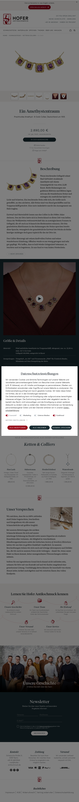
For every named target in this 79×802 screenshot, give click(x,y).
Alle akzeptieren (17, 428)
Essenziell (12, 415)
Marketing (27, 415)
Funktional (60, 415)
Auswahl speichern (61, 428)
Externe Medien (44, 415)
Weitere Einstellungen (15, 420)
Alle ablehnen (39, 428)
